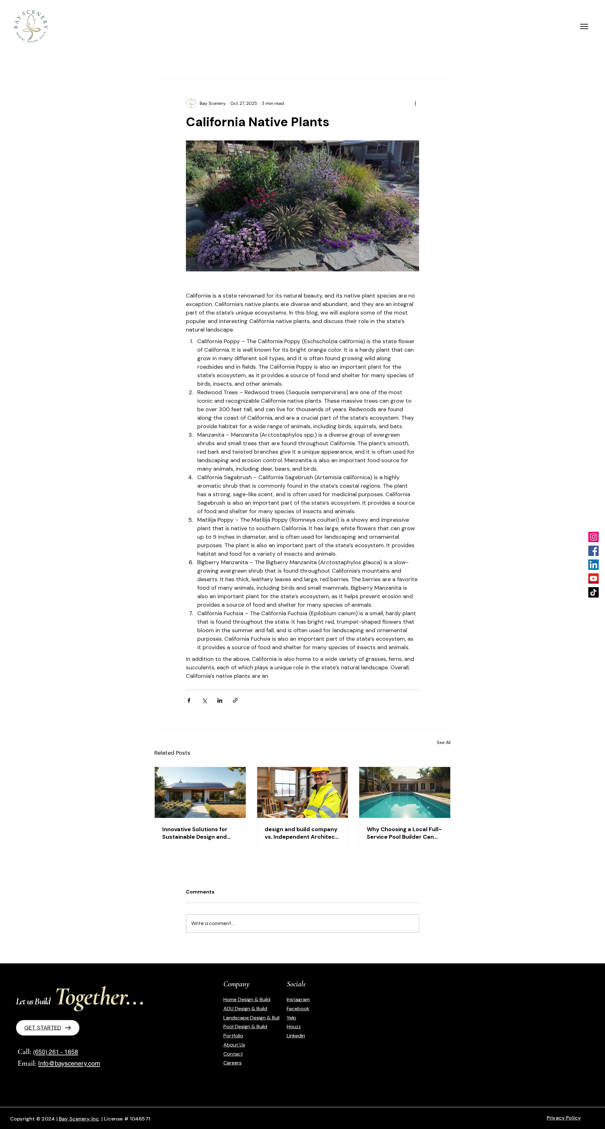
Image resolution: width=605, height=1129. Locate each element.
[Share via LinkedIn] (220, 700)
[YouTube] (593, 578)
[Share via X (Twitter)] (204, 700)
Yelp (291, 1017)
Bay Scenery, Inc (79, 1118)
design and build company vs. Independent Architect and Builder (301, 833)
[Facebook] (593, 551)
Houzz (294, 1026)
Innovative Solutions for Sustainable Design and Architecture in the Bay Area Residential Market (195, 833)
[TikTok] (593, 592)
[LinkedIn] (593, 564)
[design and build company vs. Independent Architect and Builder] (302, 792)
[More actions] (415, 103)
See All (444, 742)
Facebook (298, 1008)
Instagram (298, 999)
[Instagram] (593, 537)
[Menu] (584, 26)
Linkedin (296, 1035)
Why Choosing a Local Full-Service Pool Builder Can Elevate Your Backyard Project (404, 833)
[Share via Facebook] (189, 700)
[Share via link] (235, 700)
